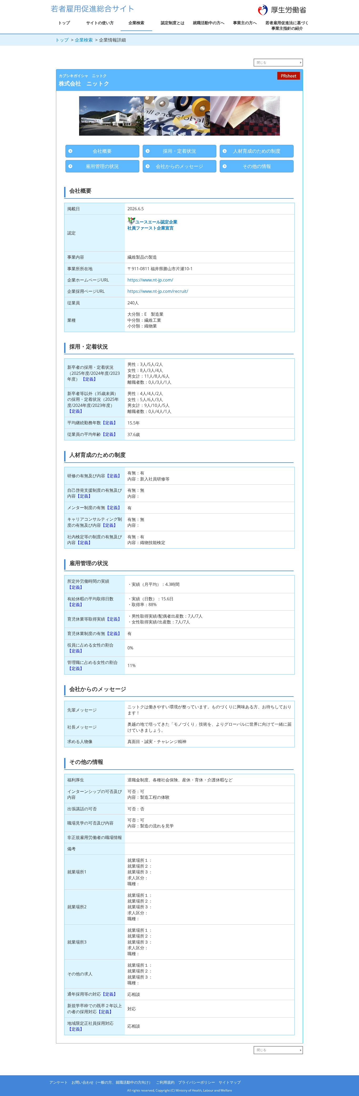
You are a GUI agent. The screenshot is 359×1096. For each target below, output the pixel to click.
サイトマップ (230, 1082)
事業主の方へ (245, 22)
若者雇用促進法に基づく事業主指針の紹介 (287, 25)
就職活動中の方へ (208, 22)
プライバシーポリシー (196, 1082)
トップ (64, 22)
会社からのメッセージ (179, 166)
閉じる (261, 62)
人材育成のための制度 (256, 151)
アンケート (58, 1082)
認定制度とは (172, 22)
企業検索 (136, 22)
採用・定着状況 (179, 151)
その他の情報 (257, 166)
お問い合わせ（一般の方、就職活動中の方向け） (111, 1082)
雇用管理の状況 (102, 166)
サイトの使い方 (100, 22)
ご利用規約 (165, 1082)
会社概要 (102, 151)
